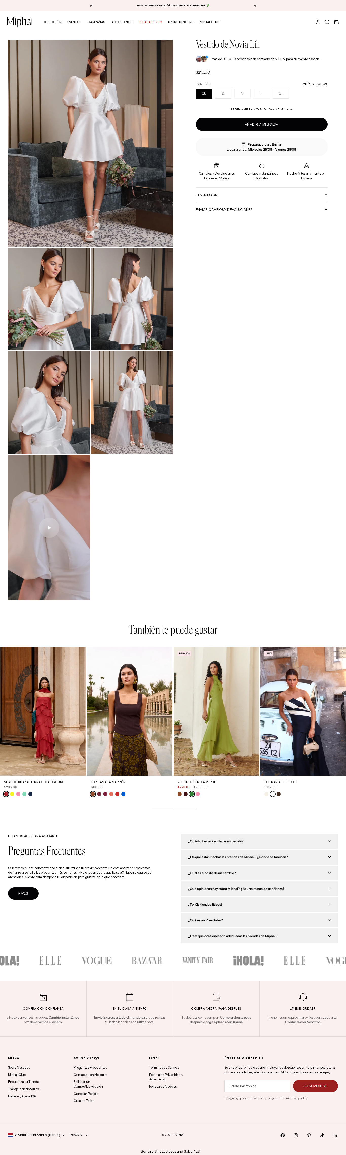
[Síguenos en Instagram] (295, 1135)
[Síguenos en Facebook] (282, 1135)
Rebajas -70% (150, 22)
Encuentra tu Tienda (23, 1082)
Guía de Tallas (84, 1101)
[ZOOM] (161, 234)
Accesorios (122, 22)
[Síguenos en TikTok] (322, 1135)
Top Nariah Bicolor (281, 782)
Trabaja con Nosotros (23, 1089)
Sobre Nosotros (19, 1067)
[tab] (173, 631)
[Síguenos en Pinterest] (309, 1135)
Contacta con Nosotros (90, 1075)
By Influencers (181, 22)
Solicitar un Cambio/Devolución (88, 1084)
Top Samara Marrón (108, 782)
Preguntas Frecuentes (90, 1067)
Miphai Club (209, 22)
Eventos (74, 22)
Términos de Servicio (164, 1067)
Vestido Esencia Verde (197, 782)
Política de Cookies (163, 1086)
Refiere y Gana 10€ (22, 1096)
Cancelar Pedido (86, 1094)
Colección (52, 22)
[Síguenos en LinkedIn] (335, 1135)
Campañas (96, 22)
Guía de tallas (315, 84)
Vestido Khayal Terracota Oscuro (34, 782)
